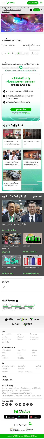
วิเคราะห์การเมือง (8, 230)
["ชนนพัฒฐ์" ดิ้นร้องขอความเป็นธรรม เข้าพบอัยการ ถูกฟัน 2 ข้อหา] (12, 155)
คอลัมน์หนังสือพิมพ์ (13, 196)
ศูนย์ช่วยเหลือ (22, 391)
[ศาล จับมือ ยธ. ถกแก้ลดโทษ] (32, 134)
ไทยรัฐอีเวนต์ (6, 380)
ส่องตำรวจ (37, 309)
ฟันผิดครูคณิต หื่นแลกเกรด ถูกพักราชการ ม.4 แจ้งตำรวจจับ (11, 143)
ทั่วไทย (32, 45)
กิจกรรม (4, 389)
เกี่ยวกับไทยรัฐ (23, 389)
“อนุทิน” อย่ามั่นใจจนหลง (9, 268)
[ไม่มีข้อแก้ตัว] (32, 238)
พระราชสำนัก (6, 335)
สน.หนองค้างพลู (15, 305)
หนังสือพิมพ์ (26, 45)
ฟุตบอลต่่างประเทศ (7, 367)
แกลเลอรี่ (4, 372)
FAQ (15, 391)
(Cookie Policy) (6, 12)
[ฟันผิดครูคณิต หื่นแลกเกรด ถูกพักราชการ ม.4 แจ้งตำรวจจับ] (12, 134)
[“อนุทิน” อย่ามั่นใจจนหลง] (11, 260)
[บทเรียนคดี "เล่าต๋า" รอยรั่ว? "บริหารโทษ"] (11, 238)
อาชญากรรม (6, 340)
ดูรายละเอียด (21, 110)
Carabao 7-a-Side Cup (25, 372)
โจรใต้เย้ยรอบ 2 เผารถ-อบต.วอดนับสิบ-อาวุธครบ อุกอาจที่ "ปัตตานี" (31, 164)
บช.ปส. (29, 309)
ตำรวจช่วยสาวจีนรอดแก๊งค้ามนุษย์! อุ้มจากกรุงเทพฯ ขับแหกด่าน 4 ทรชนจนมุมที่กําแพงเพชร (11, 185)
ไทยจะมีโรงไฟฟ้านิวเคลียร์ (31, 268)
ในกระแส (32, 335)
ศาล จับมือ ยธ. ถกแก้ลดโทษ (31, 143)
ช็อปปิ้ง (4, 378)
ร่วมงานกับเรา (13, 389)
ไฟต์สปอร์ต (5, 369)
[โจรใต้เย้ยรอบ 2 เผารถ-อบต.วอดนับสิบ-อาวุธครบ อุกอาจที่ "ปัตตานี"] (32, 155)
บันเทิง (4, 354)
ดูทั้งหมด (36, 197)
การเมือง (4, 338)
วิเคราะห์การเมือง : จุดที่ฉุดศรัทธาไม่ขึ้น (14, 225)
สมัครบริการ (33, 3)
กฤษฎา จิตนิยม (7, 309)
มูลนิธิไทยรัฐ (34, 389)
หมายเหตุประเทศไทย (30, 274)
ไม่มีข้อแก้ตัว (26, 246)
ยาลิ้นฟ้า (5, 305)
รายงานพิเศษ (6, 351)
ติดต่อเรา (24, 396)
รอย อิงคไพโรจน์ (19, 309)
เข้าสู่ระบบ (26, 113)
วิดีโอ (18, 356)
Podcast (34, 356)
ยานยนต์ (19, 340)
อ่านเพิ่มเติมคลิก (12, 10)
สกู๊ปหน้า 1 (5, 252)
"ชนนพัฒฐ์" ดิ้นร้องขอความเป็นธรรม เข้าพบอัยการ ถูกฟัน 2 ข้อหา (11, 164)
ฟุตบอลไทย (20, 367)
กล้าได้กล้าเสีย (7, 274)
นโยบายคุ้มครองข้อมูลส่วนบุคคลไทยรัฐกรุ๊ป (15, 394)
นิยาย (3, 356)
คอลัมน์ (33, 351)
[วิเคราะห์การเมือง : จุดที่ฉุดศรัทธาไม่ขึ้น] (22, 211)
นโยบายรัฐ (20, 338)
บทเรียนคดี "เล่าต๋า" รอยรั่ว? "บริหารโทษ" (10, 248)
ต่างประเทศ (33, 338)
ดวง (18, 354)
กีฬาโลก (19, 369)
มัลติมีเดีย (20, 359)
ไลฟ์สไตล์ (4, 359)
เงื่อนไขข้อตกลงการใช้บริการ (10, 396)
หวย (32, 354)
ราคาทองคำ (33, 340)
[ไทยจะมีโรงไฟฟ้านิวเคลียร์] (32, 260)
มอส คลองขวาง (27, 305)
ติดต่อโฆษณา (32, 396)
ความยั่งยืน (5, 343)
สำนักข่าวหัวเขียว (29, 252)
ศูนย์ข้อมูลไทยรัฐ (7, 391)
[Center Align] (41, 10)
